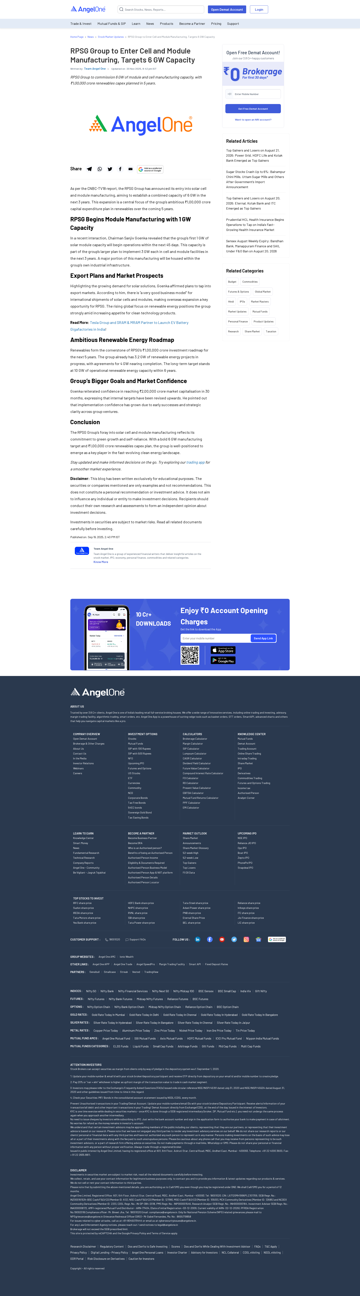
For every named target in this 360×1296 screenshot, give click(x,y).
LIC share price (246, 922)
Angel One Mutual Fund (116, 1038)
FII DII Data (189, 872)
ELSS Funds (120, 1046)
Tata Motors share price (86, 917)
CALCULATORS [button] (192, 734)
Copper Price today (106, 1030)
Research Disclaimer (83, 1246)
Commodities (250, 281)
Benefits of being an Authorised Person (150, 852)
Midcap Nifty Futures (150, 999)
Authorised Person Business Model (147, 867)
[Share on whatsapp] (99, 169)
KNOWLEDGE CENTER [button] (252, 734)
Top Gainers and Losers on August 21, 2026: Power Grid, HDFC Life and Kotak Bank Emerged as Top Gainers (254, 155)
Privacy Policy (138, 1233)
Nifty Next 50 (160, 991)
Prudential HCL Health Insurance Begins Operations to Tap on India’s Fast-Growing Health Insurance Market (255, 224)
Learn (136, 23)
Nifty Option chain (98, 1007)
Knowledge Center (83, 838)
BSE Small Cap (227, 991)
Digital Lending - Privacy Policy (109, 1252)
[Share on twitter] (110, 169)
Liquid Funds (141, 1046)
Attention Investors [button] (86, 1064)
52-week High (190, 852)
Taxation (271, 331)
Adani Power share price (196, 907)
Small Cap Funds (163, 1046)
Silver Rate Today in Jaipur (233, 1022)
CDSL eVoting (251, 1252)
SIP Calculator (191, 748)
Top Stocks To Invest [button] (88, 898)
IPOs (242, 301)
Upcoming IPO (136, 763)
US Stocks (134, 773)
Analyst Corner (246, 797)
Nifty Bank (107, 991)
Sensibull (94, 971)
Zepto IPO (243, 857)
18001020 (114, 939)
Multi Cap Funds (251, 1046)
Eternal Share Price (194, 917)
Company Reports (83, 862)
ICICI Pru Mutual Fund (229, 1038)
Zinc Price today (164, 1030)
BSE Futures (200, 999)
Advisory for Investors (204, 1252)
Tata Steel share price (195, 902)
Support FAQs (138, 939)
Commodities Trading (250, 778)
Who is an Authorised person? (145, 847)
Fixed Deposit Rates (216, 964)
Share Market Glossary (195, 847)
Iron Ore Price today (219, 1030)
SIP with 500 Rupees (139, 753)
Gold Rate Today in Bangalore (260, 1014)
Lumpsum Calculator (194, 753)
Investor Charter (177, 1252)
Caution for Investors (141, 1258)
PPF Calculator (191, 802)
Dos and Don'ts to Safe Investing (147, 1246)
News (150, 23)
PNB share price (192, 912)
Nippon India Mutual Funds (262, 1038)
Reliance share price (249, 902)
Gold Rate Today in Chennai (180, 1014)
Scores (175, 1246)
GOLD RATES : (79, 1014)
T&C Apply (271, 1246)
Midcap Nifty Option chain (164, 1007)
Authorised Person (248, 792)
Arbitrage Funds (188, 1046)
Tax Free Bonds (137, 802)
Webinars (78, 768)
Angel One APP (101, 964)
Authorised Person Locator (143, 882)
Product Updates (264, 321)
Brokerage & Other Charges (88, 743)
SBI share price (136, 917)
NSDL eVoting (272, 1252)
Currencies (134, 783)
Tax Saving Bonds (138, 817)
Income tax (244, 788)
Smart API (195, 964)
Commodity (134, 787)
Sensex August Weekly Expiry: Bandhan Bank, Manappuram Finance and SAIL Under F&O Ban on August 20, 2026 (254, 246)
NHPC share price (138, 907)
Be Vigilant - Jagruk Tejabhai (89, 872)
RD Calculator (190, 783)
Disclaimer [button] (78, 1170)
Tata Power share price (141, 922)
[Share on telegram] (89, 169)
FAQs (257, 1246)
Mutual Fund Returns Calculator (200, 797)
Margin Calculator (193, 743)
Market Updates (237, 311)
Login (259, 9)
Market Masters (260, 301)
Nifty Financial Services (133, 991)
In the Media (79, 758)
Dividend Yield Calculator (197, 763)
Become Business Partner (142, 838)
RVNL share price (137, 912)
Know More (101, 562)
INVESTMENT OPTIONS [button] (142, 734)
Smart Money (80, 843)
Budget (232, 281)
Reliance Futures (177, 999)
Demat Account (246, 743)
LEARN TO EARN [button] (83, 833)
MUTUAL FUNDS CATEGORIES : (90, 1046)
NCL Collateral (230, 1252)
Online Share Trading (249, 753)
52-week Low (190, 857)
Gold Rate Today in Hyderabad (219, 1014)
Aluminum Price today (136, 1030)
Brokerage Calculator (195, 738)
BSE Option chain (228, 1007)
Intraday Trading (247, 758)
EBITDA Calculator (193, 792)
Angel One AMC (107, 956)
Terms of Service (161, 1233)
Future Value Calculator (196, 768)
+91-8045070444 (132, 1220)
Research (233, 331)
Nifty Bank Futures (120, 999)
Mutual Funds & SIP (112, 23)
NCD (130, 792)
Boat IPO (243, 852)
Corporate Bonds (138, 797)
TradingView (151, 971)
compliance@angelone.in (163, 1212)
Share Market (252, 331)
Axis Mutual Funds (171, 1038)
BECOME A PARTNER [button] (141, 833)
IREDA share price (83, 912)
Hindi (231, 301)
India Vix (245, 991)
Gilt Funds (208, 1046)
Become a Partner (192, 23)
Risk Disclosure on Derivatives (106, 1258)
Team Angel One (95, 68)
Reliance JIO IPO (247, 843)
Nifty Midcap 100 (183, 991)
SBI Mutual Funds (145, 1038)
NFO (130, 758)
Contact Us (79, 753)
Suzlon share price (83, 907)
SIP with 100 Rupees (139, 748)
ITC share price (246, 912)
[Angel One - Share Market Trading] (88, 9)
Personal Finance (238, 321)
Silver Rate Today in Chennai (195, 1022)
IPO (240, 768)
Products (166, 23)
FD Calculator (190, 778)
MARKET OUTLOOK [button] (195, 833)
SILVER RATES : (80, 1022)
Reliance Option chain (198, 1007)
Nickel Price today (190, 1030)
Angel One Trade (123, 964)
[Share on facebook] (120, 169)
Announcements (192, 843)
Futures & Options (238, 291)
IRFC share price (82, 902)
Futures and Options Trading (254, 783)
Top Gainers (189, 862)
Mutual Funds (260, 311)
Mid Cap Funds (228, 1046)
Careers (77, 773)
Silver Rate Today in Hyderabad (113, 1022)
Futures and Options (139, 768)
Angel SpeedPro (145, 964)
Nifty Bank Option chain (129, 1007)
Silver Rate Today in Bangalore (154, 1022)
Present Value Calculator (197, 787)
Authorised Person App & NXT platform (150, 872)
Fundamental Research (86, 852)
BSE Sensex (206, 991)
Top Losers (189, 867)
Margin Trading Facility (172, 964)
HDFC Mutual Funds (199, 1038)
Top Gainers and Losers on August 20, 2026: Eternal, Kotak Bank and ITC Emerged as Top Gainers (253, 203)
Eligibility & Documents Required (146, 862)
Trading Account (247, 748)
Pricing (216, 23)
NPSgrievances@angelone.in (86, 1216)
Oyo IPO (242, 847)
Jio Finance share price (251, 917)
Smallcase (110, 971)
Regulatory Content (112, 1246)
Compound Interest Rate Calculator (203, 773)
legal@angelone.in (168, 1224)
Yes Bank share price (84, 922)
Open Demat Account (227, 9)
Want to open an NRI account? (253, 119)
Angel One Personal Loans (147, 1252)
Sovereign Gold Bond (140, 812)
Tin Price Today (245, 1030)
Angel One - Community (86, 867)
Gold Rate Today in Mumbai (108, 1014)
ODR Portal (76, 1258)
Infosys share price (248, 907)
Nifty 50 (91, 991)
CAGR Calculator (192, 758)
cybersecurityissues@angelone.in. (177, 1220)
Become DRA (135, 843)
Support (233, 23)
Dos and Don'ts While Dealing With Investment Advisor (217, 1246)
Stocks (132, 738)
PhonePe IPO (245, 862)
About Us (78, 748)
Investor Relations (83, 763)
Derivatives (244, 773)
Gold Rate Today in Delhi (144, 1014)
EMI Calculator (191, 807)
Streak (124, 971)
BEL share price (191, 922)
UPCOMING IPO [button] (247, 833)
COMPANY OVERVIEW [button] (86, 734)
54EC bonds (135, 807)
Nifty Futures (96, 999)
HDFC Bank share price (141, 902)
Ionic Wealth (127, 956)
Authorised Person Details (143, 877)
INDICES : (76, 991)
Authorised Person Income (143, 857)
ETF (130, 778)
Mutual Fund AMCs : (84, 1038)
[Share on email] (130, 169)
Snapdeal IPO (245, 867)
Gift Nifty (261, 991)
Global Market (263, 291)
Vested (136, 971)
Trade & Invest (81, 23)
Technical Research (84, 857)
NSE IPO (242, 838)
